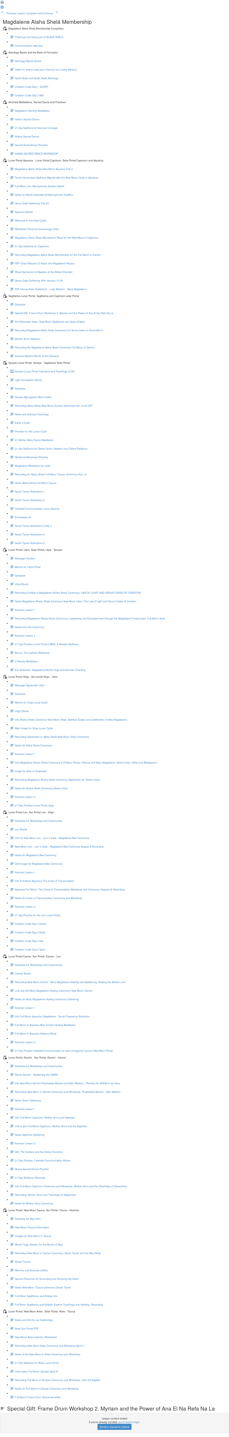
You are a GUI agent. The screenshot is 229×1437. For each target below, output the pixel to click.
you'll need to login (129, 1422)
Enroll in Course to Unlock (114, 1427)
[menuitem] (2, 8)
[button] (2, 3)
